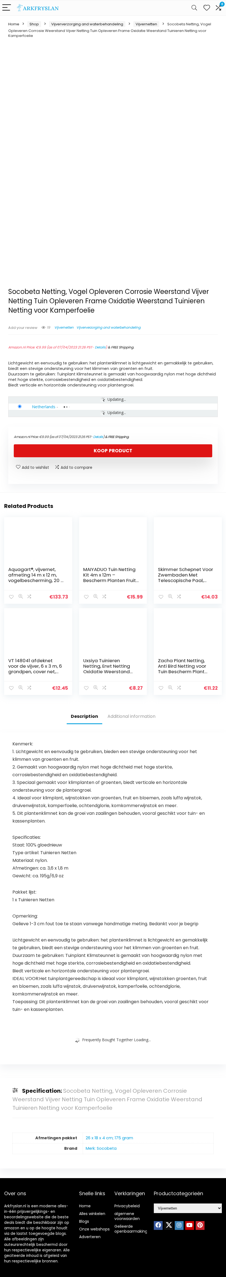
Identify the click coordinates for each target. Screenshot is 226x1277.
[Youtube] (189, 1225)
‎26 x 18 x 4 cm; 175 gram (109, 1138)
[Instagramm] (179, 1225)
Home (13, 24)
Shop (34, 24)
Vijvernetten (146, 24)
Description (84, 716)
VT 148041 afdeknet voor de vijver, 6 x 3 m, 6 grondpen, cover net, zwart (35, 668)
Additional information (131, 716)
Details (100, 347)
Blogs (84, 1221)
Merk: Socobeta (101, 1148)
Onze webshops (94, 1229)
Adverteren (90, 1237)
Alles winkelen (92, 1213)
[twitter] (168, 1225)
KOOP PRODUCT (113, 450)
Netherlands (43, 406)
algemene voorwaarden (127, 1216)
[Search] (194, 8)
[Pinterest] (200, 1225)
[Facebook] (158, 1225)
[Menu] (6, 8)
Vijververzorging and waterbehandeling (87, 24)
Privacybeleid (127, 1206)
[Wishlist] (206, 7)
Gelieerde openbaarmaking (130, 1229)
